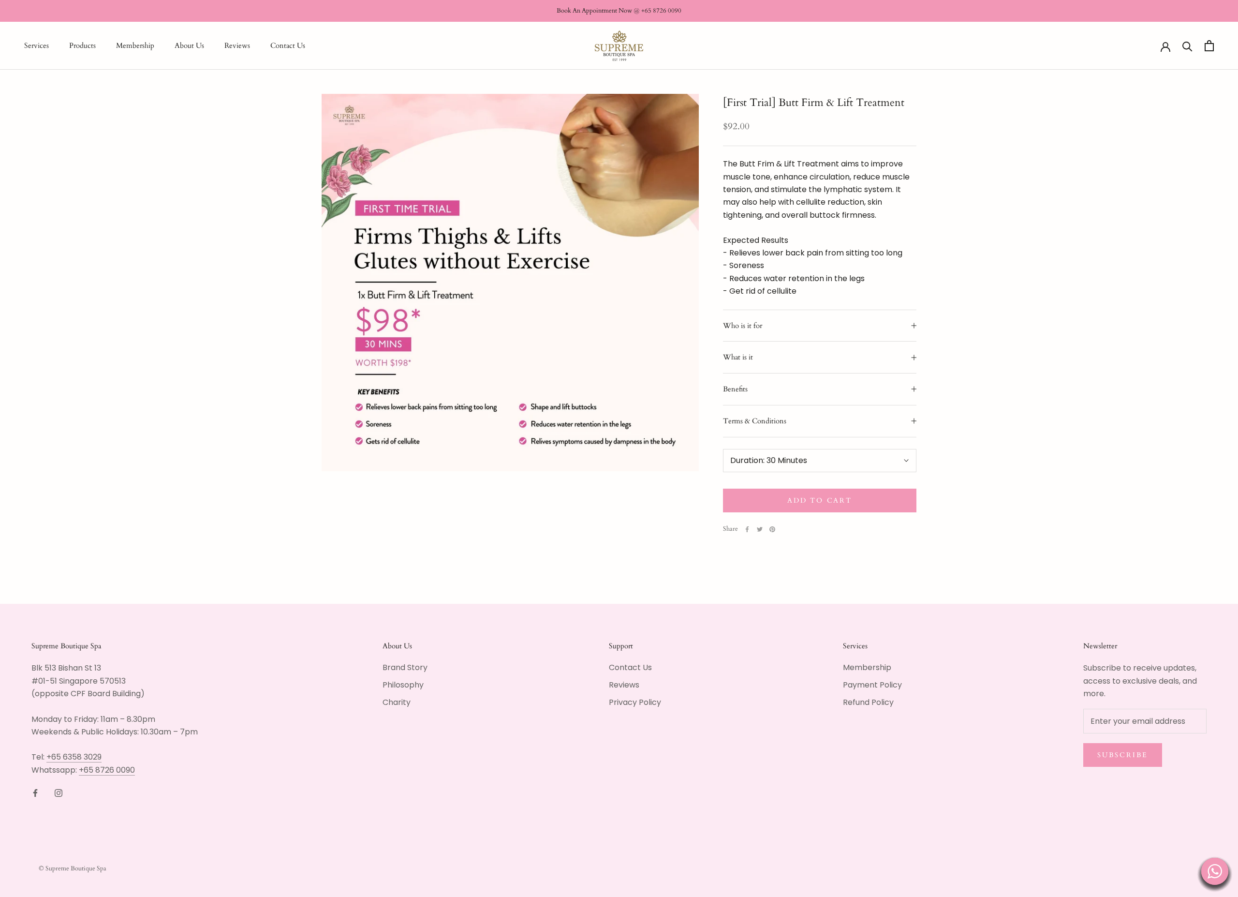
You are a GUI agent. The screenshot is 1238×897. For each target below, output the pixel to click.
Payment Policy (872, 684)
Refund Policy (868, 702)
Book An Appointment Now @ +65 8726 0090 (619, 10)
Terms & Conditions (754, 421)
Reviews (237, 46)
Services (36, 46)
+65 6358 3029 (74, 756)
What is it (738, 357)
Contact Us (287, 46)
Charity (397, 702)
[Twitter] (760, 529)
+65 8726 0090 (107, 770)
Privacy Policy (635, 702)
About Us (189, 46)
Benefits (735, 389)
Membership (135, 46)
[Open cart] (1209, 45)
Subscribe (1122, 755)
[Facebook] (747, 529)
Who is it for (742, 325)
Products (82, 46)
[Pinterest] (772, 529)
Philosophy (403, 684)
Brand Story (405, 667)
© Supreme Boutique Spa (72, 868)
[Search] (1187, 46)
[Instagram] (58, 792)
